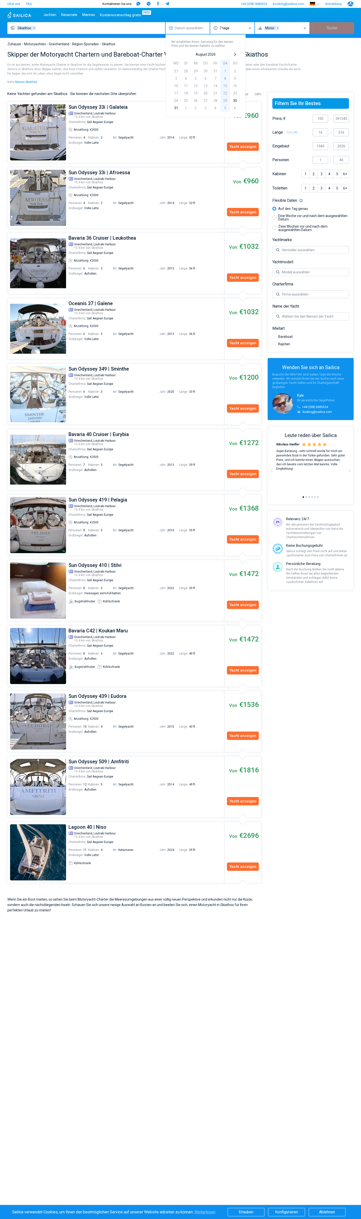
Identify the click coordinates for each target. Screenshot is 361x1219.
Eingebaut (280, 146)
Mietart (278, 328)
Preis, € (279, 118)
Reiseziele (69, 15)
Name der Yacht (285, 306)
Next (349, 470)
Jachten (49, 15)
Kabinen (279, 174)
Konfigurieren (286, 1212)
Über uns (13, 4)
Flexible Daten (310, 200)
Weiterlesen (204, 1212)
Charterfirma (282, 284)
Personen (280, 160)
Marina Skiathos (26, 82)
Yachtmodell (282, 262)
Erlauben (246, 1212)
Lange (277, 132)
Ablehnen (327, 1212)
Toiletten (279, 188)
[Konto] (350, 4)
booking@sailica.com (288, 4)
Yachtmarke (282, 240)
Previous (10, 132)
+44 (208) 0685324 (254, 4)
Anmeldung (333, 4)
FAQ (29, 4)
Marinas (88, 15)
